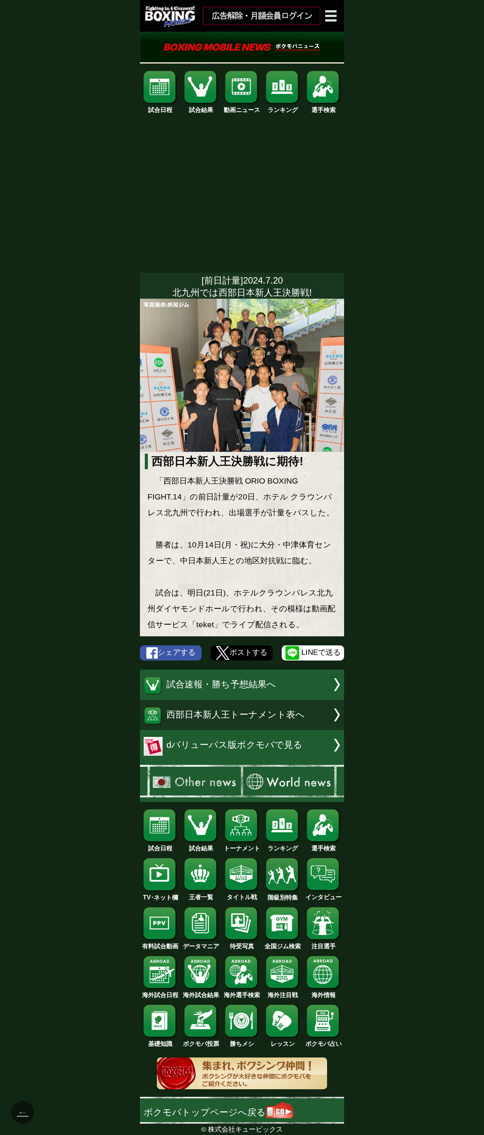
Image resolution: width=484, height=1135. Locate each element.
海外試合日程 (160, 995)
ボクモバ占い (324, 1043)
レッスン (283, 1043)
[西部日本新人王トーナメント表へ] (242, 727)
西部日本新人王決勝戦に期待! (227, 461)
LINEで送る (320, 652)
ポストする (248, 652)
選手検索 (324, 110)
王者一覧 (201, 897)
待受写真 (242, 946)
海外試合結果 (201, 995)
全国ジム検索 (283, 946)
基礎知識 (160, 1043)
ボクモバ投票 (201, 1043)
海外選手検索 (242, 995)
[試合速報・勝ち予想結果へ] (242, 697)
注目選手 (324, 946)
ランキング (283, 110)
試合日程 (160, 110)
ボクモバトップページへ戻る (205, 1112)
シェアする (176, 652)
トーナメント (242, 848)
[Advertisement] (242, 197)
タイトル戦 (242, 897)
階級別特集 (283, 897)
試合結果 (201, 110)
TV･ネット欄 (160, 897)
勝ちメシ (242, 1043)
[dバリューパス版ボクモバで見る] (242, 757)
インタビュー (324, 897)
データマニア (201, 946)
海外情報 (324, 995)
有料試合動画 (160, 946)
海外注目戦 (283, 995)
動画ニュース (242, 110)
